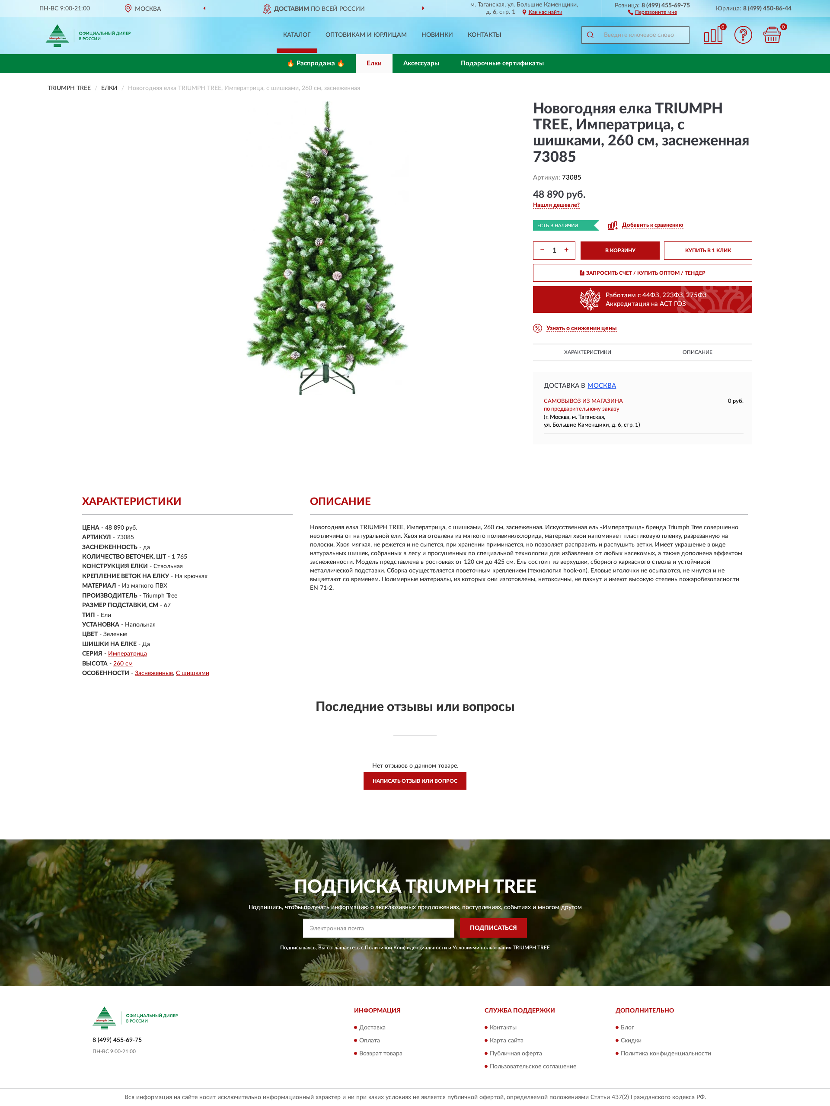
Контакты (484, 35)
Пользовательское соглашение (533, 1067)
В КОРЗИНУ (620, 250)
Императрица (127, 654)
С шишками (192, 673)
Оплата (369, 1041)
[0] (772, 35)
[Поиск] (590, 35)
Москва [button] (601, 386)
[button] (652, 11)
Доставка (372, 1028)
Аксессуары (421, 63)
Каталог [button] (297, 35)
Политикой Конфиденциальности (406, 947)
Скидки (631, 1041)
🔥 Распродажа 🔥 (316, 63)
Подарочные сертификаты (502, 63)
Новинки (437, 35)
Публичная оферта (516, 1054)
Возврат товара (380, 1054)
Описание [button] (697, 352)
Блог (627, 1028)
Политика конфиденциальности (666, 1054)
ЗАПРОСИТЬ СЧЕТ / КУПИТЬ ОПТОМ (646, 273)
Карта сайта (507, 1041)
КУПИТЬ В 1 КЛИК (708, 250)
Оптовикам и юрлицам (366, 35)
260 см (123, 664)
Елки (374, 63)
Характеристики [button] (587, 352)
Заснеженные (154, 673)
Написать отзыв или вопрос (415, 781)
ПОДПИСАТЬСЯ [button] (493, 928)
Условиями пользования (482, 947)
